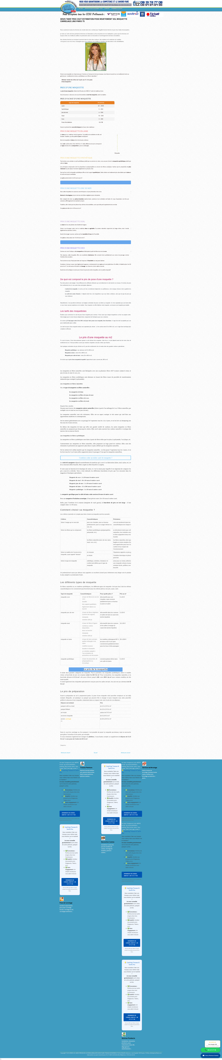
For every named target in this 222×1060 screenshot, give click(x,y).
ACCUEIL (81, 8)
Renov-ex (158, 1053)
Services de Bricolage (149, 767)
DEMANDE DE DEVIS (117, 9)
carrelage (68, 719)
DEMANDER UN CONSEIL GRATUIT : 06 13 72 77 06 (68, 814)
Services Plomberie (128, 1038)
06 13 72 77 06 (210, 1050)
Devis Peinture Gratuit (210, 1055)
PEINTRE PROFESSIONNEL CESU (94, 9)
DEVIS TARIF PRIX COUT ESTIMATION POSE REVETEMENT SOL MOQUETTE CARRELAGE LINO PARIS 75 (93, 20)
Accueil (95, 753)
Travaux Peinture (86, 767)
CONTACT (107, 8)
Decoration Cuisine (107, 842)
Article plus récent (65, 753)
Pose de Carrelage (66, 903)
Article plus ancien (125, 753)
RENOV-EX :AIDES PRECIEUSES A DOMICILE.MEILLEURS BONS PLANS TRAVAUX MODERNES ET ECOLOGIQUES (98, 1053)
